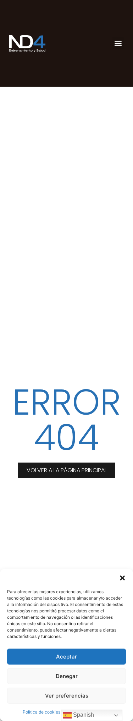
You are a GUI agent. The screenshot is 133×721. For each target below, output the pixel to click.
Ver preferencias (66, 695)
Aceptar (66, 656)
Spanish (83, 715)
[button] (122, 577)
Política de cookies (41, 712)
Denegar (67, 676)
